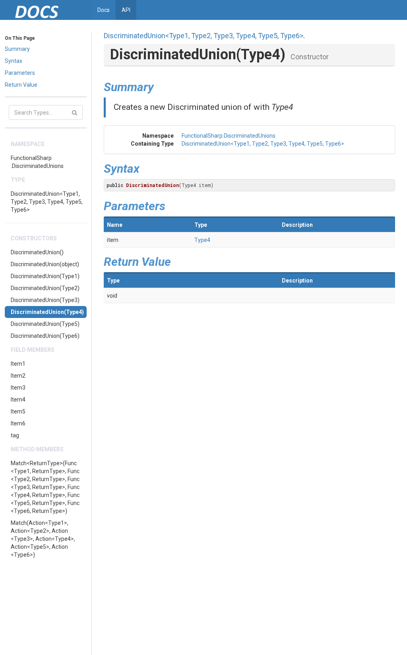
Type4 (202, 240)
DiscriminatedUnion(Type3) (45, 300)
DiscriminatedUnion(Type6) (45, 336)
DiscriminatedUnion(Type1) (45, 276)
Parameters (20, 73)
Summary (17, 49)
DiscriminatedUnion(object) (45, 264)
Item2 (18, 375)
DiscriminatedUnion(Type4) (47, 312)
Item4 (18, 399)
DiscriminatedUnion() (37, 252)
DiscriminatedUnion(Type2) (45, 288)
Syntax (13, 61)
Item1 (18, 364)
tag (15, 435)
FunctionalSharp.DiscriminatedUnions (37, 162)
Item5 (18, 411)
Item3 (18, 387)
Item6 (18, 423)
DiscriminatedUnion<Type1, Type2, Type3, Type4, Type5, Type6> (47, 202)
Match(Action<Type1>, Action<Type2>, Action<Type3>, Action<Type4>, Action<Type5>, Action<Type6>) (43, 539)
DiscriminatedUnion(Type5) (45, 324)
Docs (103, 10)
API (126, 10)
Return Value (21, 85)
